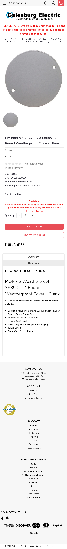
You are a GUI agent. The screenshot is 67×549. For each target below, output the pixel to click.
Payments (33, 444)
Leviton (33, 467)
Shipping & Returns (33, 398)
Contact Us (33, 433)
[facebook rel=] (2, 518)
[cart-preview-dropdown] (60, 3)
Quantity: (10, 215)
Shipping (33, 436)
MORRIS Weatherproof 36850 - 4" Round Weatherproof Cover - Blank (35, 42)
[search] (45, 3)
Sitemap (49, 546)
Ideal (33, 486)
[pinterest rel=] (8, 518)
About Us (33, 429)
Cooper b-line (33, 497)
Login (28, 394)
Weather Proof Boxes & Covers (51, 39)
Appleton (33, 478)
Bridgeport (34, 493)
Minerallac (33, 490)
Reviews (33, 263)
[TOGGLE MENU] (4, 3)
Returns (33, 440)
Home (4, 39)
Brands (33, 425)
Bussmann (34, 482)
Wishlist (33, 390)
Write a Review (14, 168)
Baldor (33, 464)
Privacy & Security (33, 448)
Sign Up (37, 394)
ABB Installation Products (34, 475)
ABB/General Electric (33, 471)
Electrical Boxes (28, 39)
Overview (34, 257)
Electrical (14, 39)
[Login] (53, 3)
